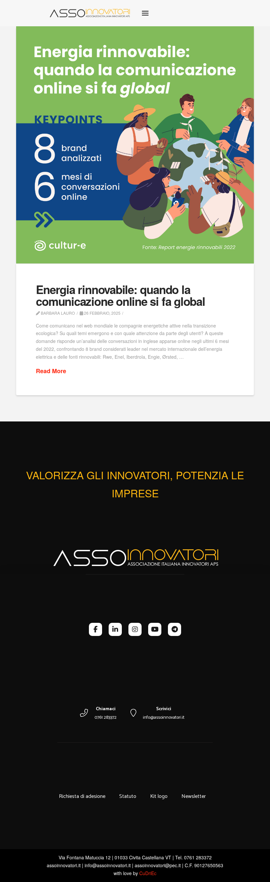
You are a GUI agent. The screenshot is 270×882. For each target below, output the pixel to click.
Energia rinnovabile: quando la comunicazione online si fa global (120, 295)
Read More (51, 371)
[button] (145, 13)
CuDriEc (147, 873)
